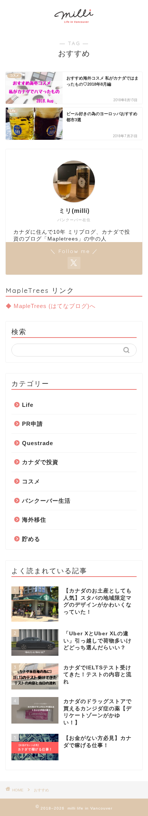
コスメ (31, 481)
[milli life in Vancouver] (74, 23)
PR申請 (32, 424)
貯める (31, 539)
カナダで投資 (40, 462)
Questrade (37, 443)
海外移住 (34, 519)
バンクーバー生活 (46, 500)
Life (27, 405)
